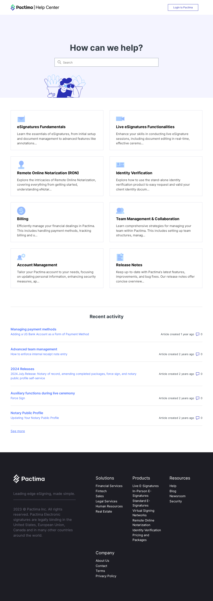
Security (176, 501)
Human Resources (109, 506)
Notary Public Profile (27, 413)
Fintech (101, 491)
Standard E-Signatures (141, 503)
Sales (100, 496)
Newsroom (178, 496)
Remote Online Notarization (143, 522)
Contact (101, 566)
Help (173, 486)
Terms (100, 571)
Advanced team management (34, 349)
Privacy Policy (106, 576)
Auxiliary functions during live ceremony (43, 393)
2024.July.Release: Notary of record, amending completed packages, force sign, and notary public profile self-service (73, 376)
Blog (173, 491)
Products (141, 478)
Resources (180, 478)
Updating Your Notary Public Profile (35, 417)
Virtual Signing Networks (143, 513)
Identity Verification (147, 530)
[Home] (35, 7)
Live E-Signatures (146, 486)
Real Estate (104, 511)
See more (18, 431)
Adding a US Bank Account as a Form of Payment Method (50, 334)
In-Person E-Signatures (142, 493)
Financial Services (109, 486)
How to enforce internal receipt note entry (39, 354)
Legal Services (106, 501)
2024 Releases (22, 369)
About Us (102, 561)
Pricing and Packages (141, 537)
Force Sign (18, 398)
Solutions (105, 478)
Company (105, 552)
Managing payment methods (33, 329)
